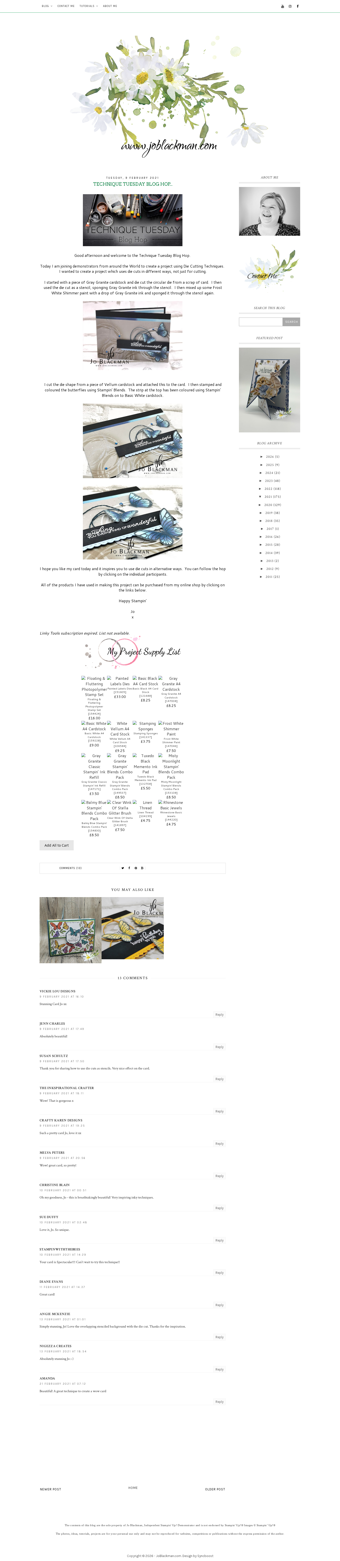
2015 (269, 545)
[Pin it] (135, 868)
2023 (269, 481)
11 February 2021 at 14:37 (62, 1287)
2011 (269, 577)
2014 (269, 553)
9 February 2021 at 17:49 (62, 1029)
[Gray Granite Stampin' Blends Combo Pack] (120, 777)
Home (133, 1488)
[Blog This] (142, 868)
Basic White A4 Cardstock (94, 735)
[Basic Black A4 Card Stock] (145, 684)
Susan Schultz (54, 1056)
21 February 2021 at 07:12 (63, 1383)
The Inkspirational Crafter (67, 1088)
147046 (171, 746)
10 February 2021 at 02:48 (63, 1222)
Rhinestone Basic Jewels (171, 814)
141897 (120, 825)
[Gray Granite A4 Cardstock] (171, 689)
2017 (270, 529)
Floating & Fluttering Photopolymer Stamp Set (94, 704)
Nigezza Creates (56, 1346)
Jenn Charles (52, 1023)
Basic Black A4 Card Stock (145, 690)
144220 (171, 819)
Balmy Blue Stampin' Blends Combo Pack (94, 824)
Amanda (47, 1378)
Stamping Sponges (145, 733)
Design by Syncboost (197, 1556)
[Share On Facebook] (129, 868)
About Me (110, 6)
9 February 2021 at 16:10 (62, 996)
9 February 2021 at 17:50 (62, 1061)
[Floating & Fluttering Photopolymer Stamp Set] (94, 694)
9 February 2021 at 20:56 (63, 1158)
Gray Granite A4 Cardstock (171, 695)
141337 (145, 737)
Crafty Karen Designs (61, 1120)
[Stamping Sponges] (145, 729)
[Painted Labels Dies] (120, 684)
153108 (171, 792)
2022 (269, 489)
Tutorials (87, 6)
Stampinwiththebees (60, 1249)
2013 (270, 561)
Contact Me (66, 6)
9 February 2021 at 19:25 (62, 1125)
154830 (94, 830)
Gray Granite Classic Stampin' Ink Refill (94, 783)
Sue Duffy (49, 1217)
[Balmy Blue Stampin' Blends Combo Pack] (94, 818)
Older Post (215, 1489)
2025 (270, 465)
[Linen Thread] (145, 808)
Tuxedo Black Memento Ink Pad (146, 778)
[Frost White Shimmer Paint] (171, 734)
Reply (220, 1014)
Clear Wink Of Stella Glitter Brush (120, 819)
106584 (120, 746)
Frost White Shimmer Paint (171, 740)
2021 (268, 497)
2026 (270, 457)
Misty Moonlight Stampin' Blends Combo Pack (171, 785)
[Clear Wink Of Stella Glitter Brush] (120, 813)
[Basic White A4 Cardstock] (94, 729)
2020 (268, 505)
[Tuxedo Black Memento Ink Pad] (145, 772)
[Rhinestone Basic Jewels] (171, 808)
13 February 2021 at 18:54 (63, 1351)
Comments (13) (70, 868)
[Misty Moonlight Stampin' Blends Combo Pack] (171, 777)
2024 (269, 473)
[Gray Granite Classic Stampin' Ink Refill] (94, 777)
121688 (145, 695)
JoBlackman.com (168, 1556)
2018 (269, 521)
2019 (269, 513)
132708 (145, 783)
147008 (171, 701)
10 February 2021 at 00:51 (63, 1190)
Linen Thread (146, 812)
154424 (94, 713)
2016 (269, 537)
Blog (45, 6)
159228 (94, 740)
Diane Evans (51, 1282)
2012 (270, 569)
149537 (120, 792)
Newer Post (50, 1489)
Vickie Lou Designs (57, 991)
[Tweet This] (122, 868)
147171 (94, 789)
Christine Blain (55, 1185)
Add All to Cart (57, 845)
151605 (120, 692)
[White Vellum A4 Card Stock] (120, 734)
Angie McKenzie (55, 1314)
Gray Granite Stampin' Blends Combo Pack (120, 785)
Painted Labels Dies (120, 688)
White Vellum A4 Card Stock (120, 740)
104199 (145, 816)
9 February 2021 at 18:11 (62, 1093)
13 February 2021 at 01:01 (63, 1319)
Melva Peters (52, 1152)
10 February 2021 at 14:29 (63, 1254)
